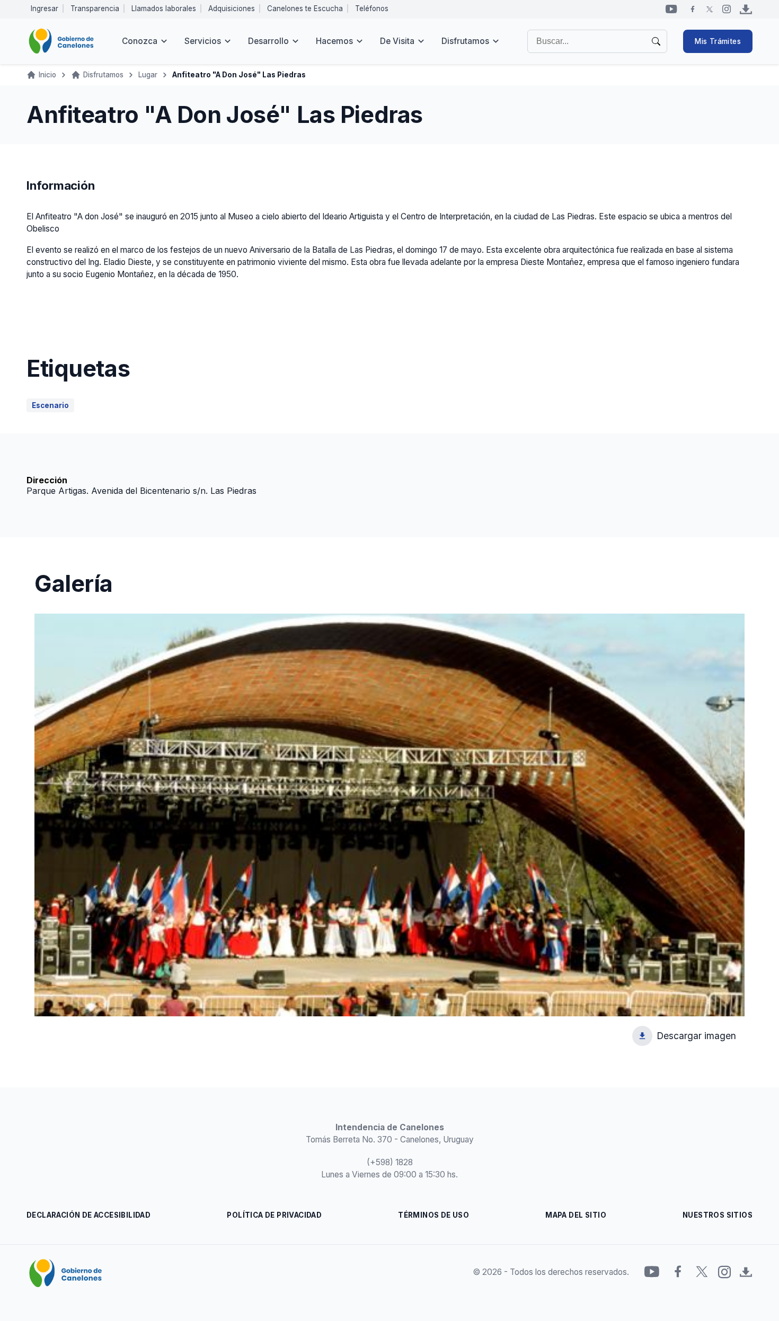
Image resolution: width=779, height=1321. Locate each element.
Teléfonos (371, 8)
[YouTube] (671, 9)
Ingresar (44, 8)
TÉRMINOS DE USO (433, 1215)
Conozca (139, 41)
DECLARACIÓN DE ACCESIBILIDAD (88, 1215)
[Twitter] (709, 9)
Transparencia (94, 8)
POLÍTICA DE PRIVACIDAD (274, 1215)
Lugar (147, 74)
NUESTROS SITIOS (718, 1215)
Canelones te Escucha (305, 8)
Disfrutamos (465, 41)
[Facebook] (692, 9)
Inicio (47, 74)
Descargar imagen (696, 1038)
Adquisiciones (231, 8)
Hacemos (334, 41)
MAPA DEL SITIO (575, 1215)
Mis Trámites (718, 41)
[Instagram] (726, 9)
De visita (397, 41)
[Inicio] (61, 41)
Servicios (202, 41)
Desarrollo (268, 41)
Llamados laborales (163, 8)
